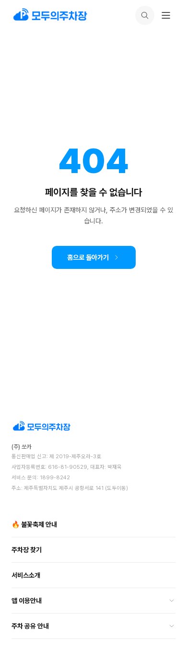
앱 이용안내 (27, 600)
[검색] (144, 15)
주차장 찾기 (27, 550)
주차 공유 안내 (30, 626)
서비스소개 (26, 575)
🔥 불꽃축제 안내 (34, 524)
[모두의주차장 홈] (93, 426)
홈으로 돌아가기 (88, 257)
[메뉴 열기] (165, 15)
